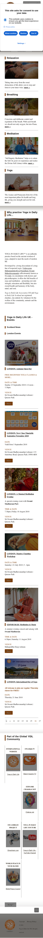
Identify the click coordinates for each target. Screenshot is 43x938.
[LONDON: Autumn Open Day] (21, 365)
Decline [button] (23, 33)
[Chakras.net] (30, 808)
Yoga (9, 170)
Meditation (13, 133)
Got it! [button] (33, 33)
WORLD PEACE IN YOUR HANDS (13, 864)
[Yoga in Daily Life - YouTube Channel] (30, 846)
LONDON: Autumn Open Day (19, 368)
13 (23, 721)
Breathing (12, 94)
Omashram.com (13, 850)
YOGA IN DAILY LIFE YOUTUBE (29, 826)
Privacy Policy (31, 921)
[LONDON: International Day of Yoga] (21, 678)
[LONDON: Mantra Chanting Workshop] (21, 549)
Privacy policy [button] (10, 27)
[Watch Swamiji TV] (30, 770)
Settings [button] (21, 43)
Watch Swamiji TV (29, 774)
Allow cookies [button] (10, 33)
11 (14, 721)
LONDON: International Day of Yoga (22, 681)
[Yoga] (21, 190)
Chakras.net (30, 812)
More (9, 403)
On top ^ (10, 905)
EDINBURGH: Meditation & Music (21, 624)
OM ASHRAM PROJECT (13, 826)
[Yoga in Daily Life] (13, 770)
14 (27, 721)
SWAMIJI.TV (30, 749)
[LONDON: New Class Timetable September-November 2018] (21, 429)
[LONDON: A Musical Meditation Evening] (21, 490)
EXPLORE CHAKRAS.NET (30, 788)
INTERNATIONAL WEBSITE (13, 750)
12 (18, 721)
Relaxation (13, 58)
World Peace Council (13, 889)
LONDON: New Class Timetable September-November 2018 (20, 434)
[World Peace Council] (13, 885)
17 (40, 721)
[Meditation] (21, 154)
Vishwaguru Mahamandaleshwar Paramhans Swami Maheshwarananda (19, 270)
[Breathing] (21, 114)
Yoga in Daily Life (13, 774)
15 (31, 721)
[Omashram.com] (13, 846)
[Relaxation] (21, 78)
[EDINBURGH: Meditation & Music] (21, 620)
